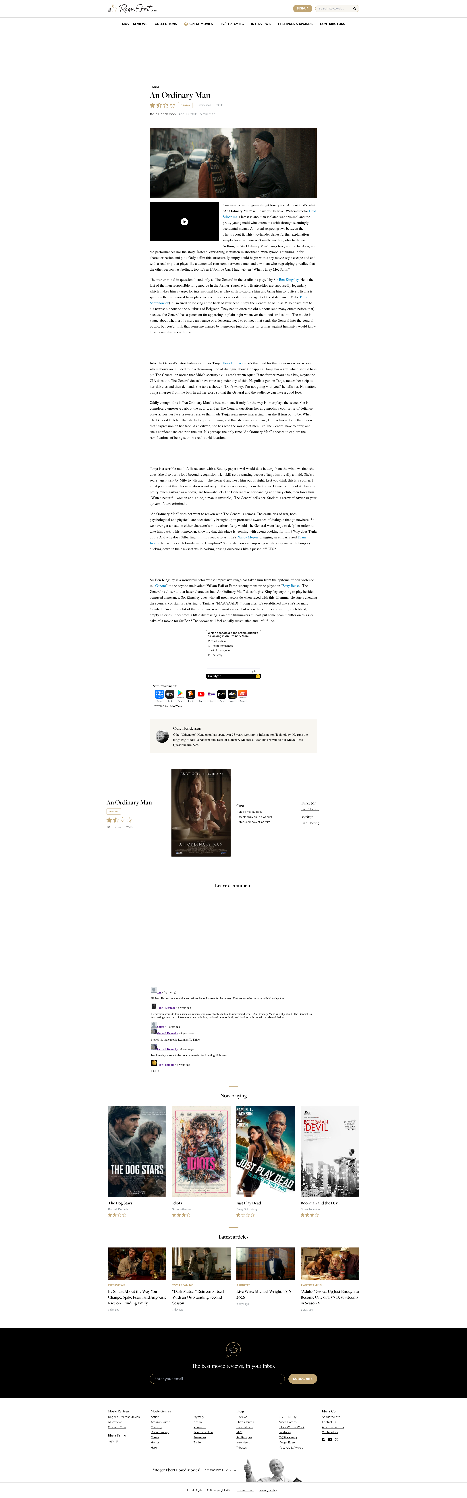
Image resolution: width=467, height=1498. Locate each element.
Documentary (160, 1432)
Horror (155, 1442)
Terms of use (245, 1490)
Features (285, 1432)
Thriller (198, 1442)
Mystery (199, 1417)
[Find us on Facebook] (323, 1439)
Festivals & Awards (295, 24)
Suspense (200, 1437)
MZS (239, 1432)
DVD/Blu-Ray (287, 1417)
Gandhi (160, 585)
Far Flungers (244, 1437)
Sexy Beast (291, 585)
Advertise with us (333, 1427)
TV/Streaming (232, 24)
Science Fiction (203, 1432)
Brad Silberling (310, 809)
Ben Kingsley (289, 279)
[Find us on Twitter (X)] (336, 1439)
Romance (200, 1427)
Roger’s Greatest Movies (124, 1417)
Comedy (156, 1427)
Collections (166, 24)
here (195, 744)
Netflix (198, 1422)
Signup (302, 8)
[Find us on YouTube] (330, 1439)
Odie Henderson (163, 114)
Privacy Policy (268, 1490)
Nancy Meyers (248, 537)
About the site (331, 1417)
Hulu (154, 1447)
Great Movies (201, 24)
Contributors (332, 24)
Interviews (261, 24)
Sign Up (113, 1441)
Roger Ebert (287, 1442)
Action (155, 1417)
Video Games (287, 1422)
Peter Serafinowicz (248, 822)
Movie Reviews (134, 24)
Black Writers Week (291, 1427)
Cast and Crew (117, 1427)
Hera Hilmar (232, 363)
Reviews (154, 86)
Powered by (160, 706)
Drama (185, 105)
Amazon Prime (160, 1422)
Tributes (241, 1447)
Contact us (329, 1422)
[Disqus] (233, 1031)
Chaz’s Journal (245, 1422)
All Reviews (115, 1422)
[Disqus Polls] (233, 940)
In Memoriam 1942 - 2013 (220, 1470)
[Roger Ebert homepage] (132, 8)
